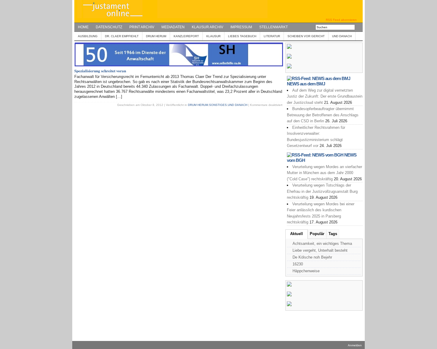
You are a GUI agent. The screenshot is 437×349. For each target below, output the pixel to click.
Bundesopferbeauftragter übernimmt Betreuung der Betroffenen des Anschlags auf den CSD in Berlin (323, 115)
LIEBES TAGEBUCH (242, 36)
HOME (83, 27)
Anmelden (355, 345)
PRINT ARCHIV (141, 27)
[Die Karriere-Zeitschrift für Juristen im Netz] (171, 17)
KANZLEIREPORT (186, 36)
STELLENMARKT (273, 27)
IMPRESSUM (241, 27)
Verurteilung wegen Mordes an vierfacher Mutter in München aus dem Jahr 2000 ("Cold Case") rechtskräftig (324, 173)
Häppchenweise (306, 271)
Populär (317, 233)
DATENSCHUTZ (109, 27)
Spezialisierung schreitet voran (100, 70)
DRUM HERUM (156, 36)
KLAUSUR (213, 36)
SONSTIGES (218, 105)
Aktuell (296, 233)
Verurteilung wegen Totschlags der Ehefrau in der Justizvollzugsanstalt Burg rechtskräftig (322, 191)
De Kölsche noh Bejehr (312, 257)
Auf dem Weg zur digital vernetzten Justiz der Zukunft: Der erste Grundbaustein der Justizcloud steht (324, 96)
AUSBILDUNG (88, 36)
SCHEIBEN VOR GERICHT (306, 36)
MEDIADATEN (173, 27)
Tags (332, 233)
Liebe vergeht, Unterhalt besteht (320, 250)
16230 (298, 264)
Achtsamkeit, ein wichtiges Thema (322, 243)
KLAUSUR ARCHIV (207, 27)
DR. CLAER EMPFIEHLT (122, 36)
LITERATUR (272, 36)
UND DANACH (342, 36)
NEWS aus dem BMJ (306, 83)
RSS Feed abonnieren (341, 19)
